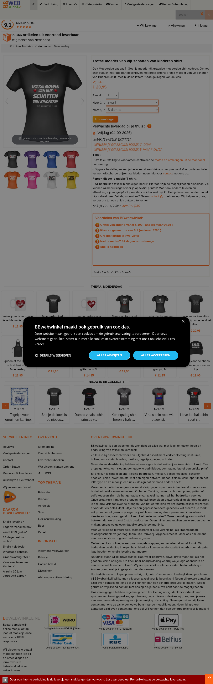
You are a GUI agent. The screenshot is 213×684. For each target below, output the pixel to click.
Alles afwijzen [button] (109, 355)
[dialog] (106, 342)
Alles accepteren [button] (155, 355)
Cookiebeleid (157, 339)
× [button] (183, 321)
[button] (53, 355)
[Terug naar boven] (209, 679)
